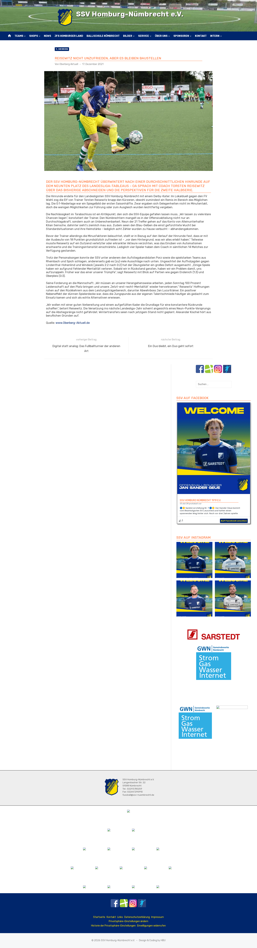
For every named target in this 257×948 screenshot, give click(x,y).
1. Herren (62, 49)
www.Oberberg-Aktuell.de (73, 322)
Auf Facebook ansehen (234, 521)
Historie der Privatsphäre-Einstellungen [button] (113, 925)
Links (120, 917)
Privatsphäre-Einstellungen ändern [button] (128, 921)
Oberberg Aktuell (68, 64)
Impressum (157, 917)
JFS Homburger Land (69, 35)
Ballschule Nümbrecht (103, 35)
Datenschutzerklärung (137, 917)
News (47, 35)
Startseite (99, 917)
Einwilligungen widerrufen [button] (151, 925)
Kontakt (201, 35)
